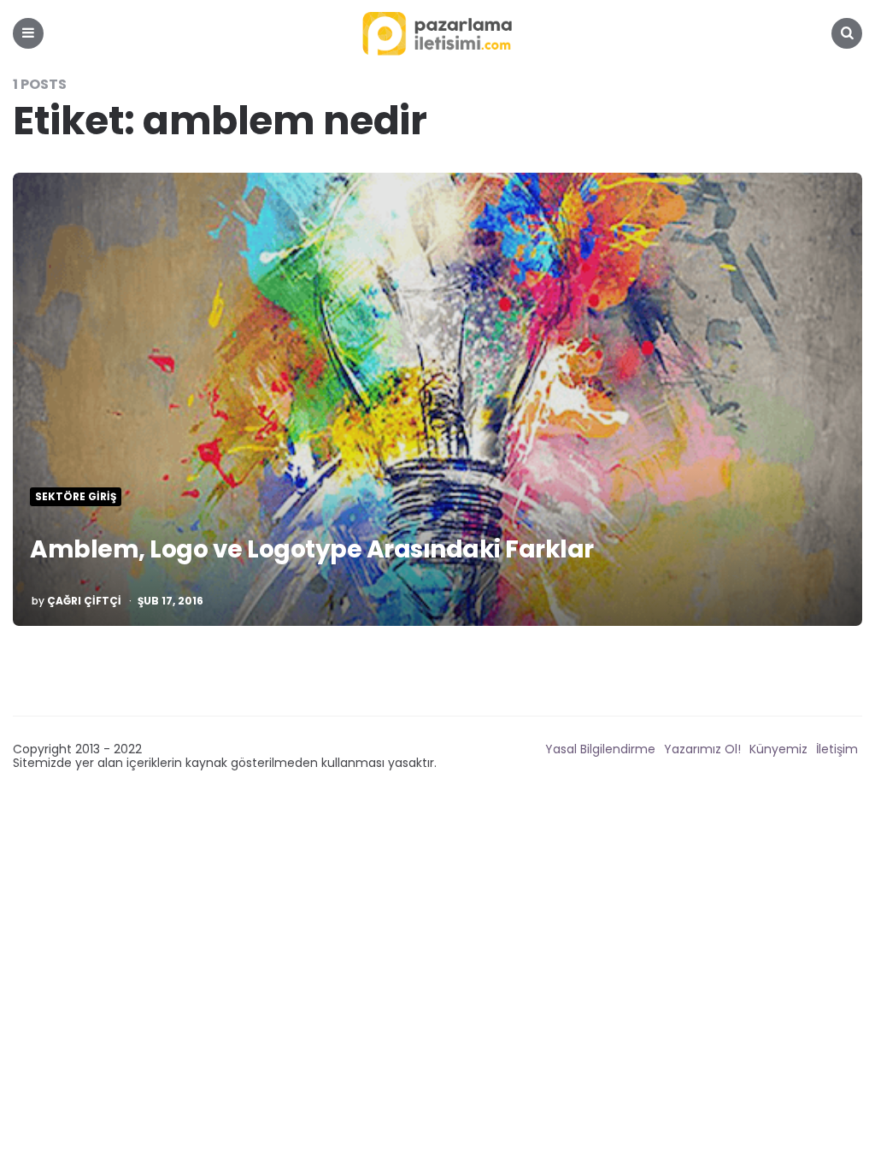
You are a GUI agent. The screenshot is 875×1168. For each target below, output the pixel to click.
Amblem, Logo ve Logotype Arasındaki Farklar (312, 549)
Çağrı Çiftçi (84, 601)
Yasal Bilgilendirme (600, 749)
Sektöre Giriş (75, 497)
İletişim (837, 749)
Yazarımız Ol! (702, 749)
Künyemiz (778, 749)
